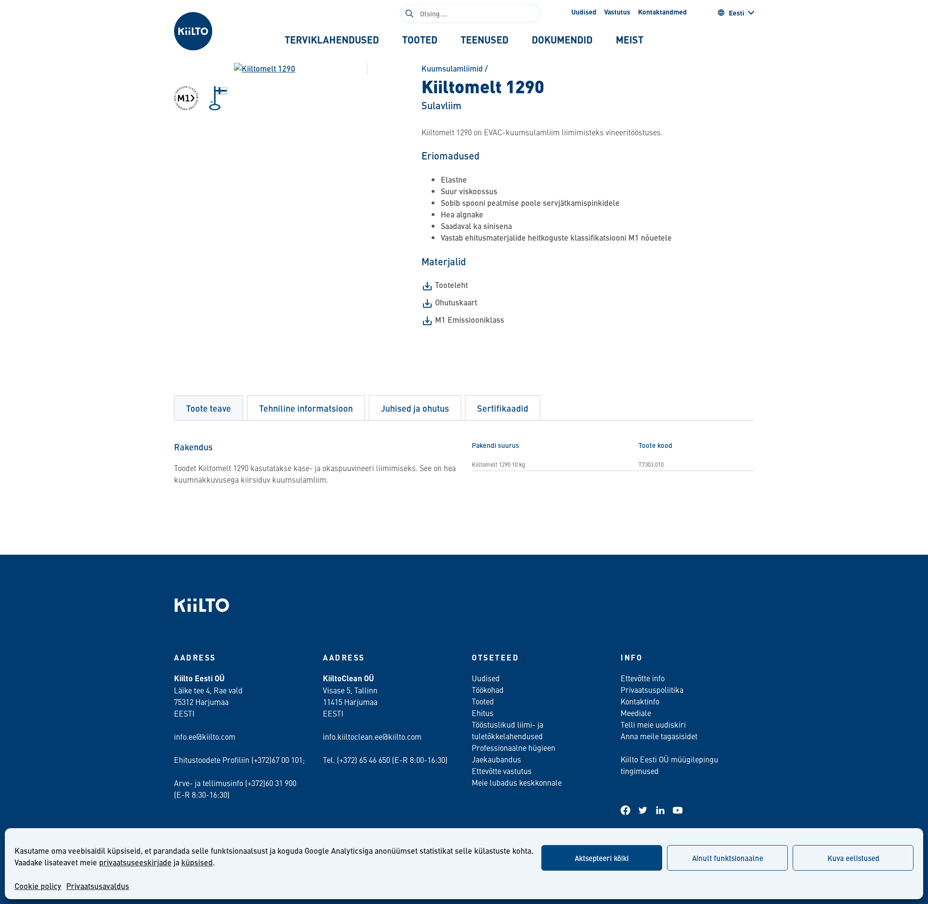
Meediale (636, 712)
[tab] (332, 39)
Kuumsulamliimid (452, 68)
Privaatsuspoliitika (652, 689)
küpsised (197, 862)
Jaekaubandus (496, 759)
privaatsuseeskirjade (135, 862)
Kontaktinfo (640, 701)
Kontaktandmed (662, 11)
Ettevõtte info (643, 678)
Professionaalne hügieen (513, 747)
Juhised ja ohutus (415, 408)
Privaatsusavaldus (97, 885)
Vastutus (617, 11)
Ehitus (482, 712)
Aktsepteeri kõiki (602, 858)
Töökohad (488, 689)
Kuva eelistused (853, 858)
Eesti (736, 12)
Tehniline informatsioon (306, 408)
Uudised (583, 11)
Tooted (483, 701)
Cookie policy (37, 885)
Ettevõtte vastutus (502, 770)
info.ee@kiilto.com (204, 736)
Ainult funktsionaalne (727, 858)
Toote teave (208, 408)
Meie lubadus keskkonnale (517, 782)
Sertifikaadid (502, 408)
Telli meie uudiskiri (653, 724)
